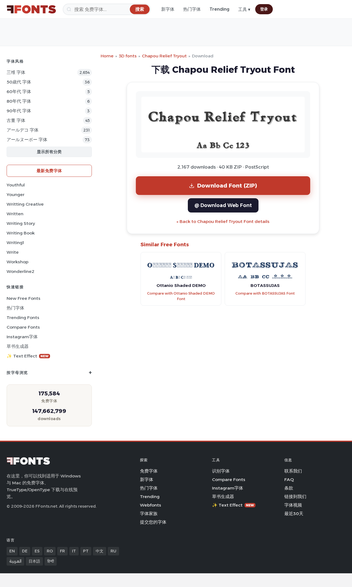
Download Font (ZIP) (227, 185)
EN (12, 551)
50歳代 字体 (19, 82)
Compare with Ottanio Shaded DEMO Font (181, 296)
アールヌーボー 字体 (27, 139)
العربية (15, 561)
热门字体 (192, 9)
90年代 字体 (19, 110)
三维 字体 (16, 72)
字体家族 (149, 513)
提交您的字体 (153, 522)
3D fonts (128, 55)
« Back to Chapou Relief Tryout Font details (223, 221)
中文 (99, 551)
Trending (219, 9)
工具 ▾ (244, 9)
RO (50, 551)
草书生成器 (18, 346)
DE (25, 551)
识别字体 (221, 471)
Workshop (17, 261)
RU (113, 551)
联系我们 (293, 471)
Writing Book (21, 233)
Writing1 (15, 242)
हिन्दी (50, 561)
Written (15, 213)
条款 (288, 488)
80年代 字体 (19, 101)
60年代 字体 (19, 91)
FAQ (289, 479)
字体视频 (293, 505)
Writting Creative (25, 204)
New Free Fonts (23, 298)
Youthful (16, 185)
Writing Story (21, 223)
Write (13, 252)
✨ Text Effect (28, 356)
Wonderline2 (20, 271)
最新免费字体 (49, 170)
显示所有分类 (49, 151)
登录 (264, 9)
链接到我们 (295, 496)
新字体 (167, 9)
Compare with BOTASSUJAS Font (265, 293)
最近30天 (293, 513)
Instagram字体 (22, 336)
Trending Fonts (23, 317)
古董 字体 (16, 120)
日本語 (34, 561)
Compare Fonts (23, 327)
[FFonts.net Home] (31, 9)
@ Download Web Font (223, 205)
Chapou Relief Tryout (164, 55)
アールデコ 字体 (22, 130)
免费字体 (149, 471)
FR (62, 551)
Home (107, 55)
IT (74, 551)
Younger (15, 194)
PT (86, 551)
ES (37, 551)
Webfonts (150, 505)
